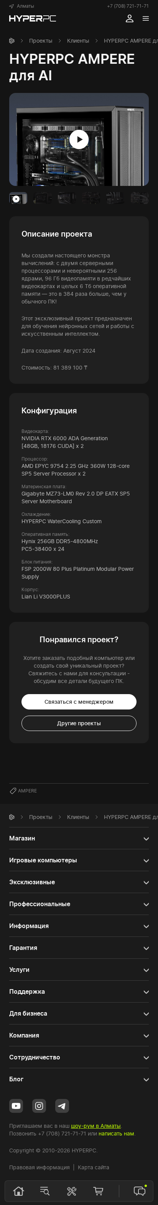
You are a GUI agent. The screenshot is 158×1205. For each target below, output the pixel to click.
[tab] (18, 198)
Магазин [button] (22, 838)
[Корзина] (98, 1191)
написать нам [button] (116, 1133)
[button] (21, 6)
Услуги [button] (19, 969)
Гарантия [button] (23, 947)
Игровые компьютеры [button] (43, 860)
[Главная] (12, 41)
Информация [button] (29, 926)
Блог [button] (16, 1079)
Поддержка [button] (27, 991)
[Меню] (146, 18)
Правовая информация (39, 1167)
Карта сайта (93, 1167)
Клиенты (78, 40)
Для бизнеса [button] (28, 1013)
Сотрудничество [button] (34, 1057)
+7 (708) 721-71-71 (128, 6)
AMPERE (27, 791)
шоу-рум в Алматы (96, 1125)
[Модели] (45, 1191)
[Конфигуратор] (72, 1191)
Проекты (41, 40)
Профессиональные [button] (39, 904)
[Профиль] (129, 18)
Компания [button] (24, 1035)
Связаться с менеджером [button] (79, 701)
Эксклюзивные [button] (32, 882)
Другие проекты (79, 723)
